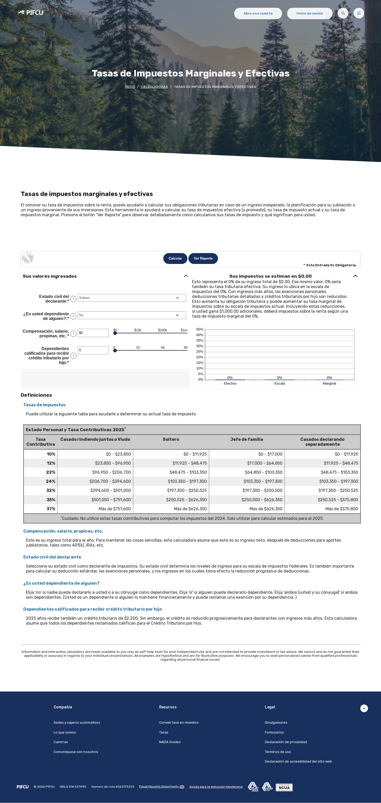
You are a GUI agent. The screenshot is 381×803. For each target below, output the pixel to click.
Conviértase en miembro (179, 722)
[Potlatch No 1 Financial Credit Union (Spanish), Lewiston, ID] (30, 15)
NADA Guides (170, 742)
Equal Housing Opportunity (159, 786)
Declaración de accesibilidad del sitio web (298, 761)
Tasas (163, 732)
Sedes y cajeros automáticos (77, 722)
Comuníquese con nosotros (76, 752)
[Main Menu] (359, 13)
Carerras (61, 742)
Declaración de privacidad (286, 742)
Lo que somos (65, 732)
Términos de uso (278, 752)
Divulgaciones (276, 722)
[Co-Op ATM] (269, 786)
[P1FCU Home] (23, 786)
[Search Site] (343, 13)
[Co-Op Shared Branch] (255, 786)
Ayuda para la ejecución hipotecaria (216, 786)
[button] (106, 276)
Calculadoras (154, 87)
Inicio (130, 87)
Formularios (274, 732)
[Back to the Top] (364, 708)
